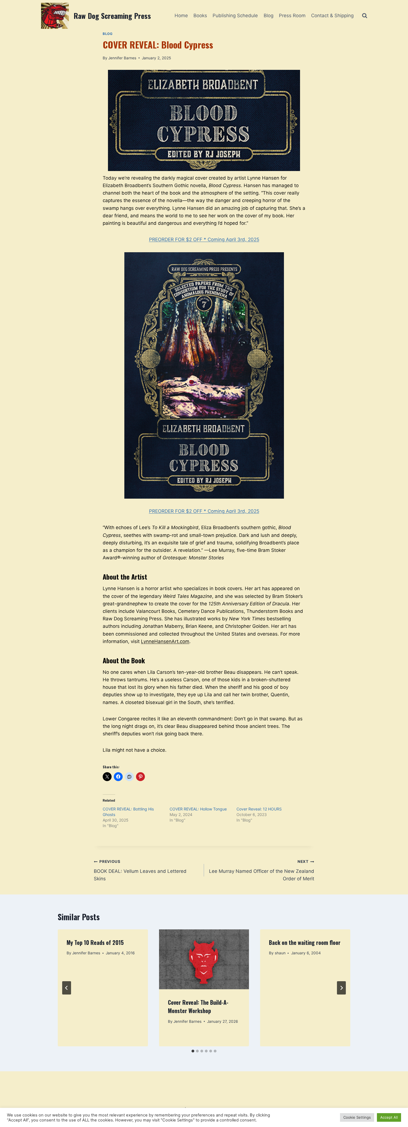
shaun (280, 953)
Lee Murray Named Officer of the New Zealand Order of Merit (261, 870)
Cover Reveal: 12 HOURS (259, 809)
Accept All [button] (389, 1117)
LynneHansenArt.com (165, 641)
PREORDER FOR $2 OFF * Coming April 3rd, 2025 (204, 239)
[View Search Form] (364, 16)
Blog (268, 15)
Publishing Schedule (235, 15)
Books (200, 15)
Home (181, 15)
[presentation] (204, 959)
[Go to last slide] (66, 988)
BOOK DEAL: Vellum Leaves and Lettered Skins (140, 870)
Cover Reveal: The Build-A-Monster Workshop (198, 1006)
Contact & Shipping (332, 15)
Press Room (292, 15)
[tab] (193, 1051)
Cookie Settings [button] (357, 1117)
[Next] (341, 988)
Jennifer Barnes (122, 58)
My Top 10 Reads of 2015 (95, 942)
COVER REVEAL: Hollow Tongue (198, 809)
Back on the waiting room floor (305, 942)
